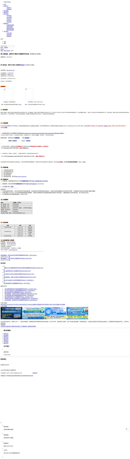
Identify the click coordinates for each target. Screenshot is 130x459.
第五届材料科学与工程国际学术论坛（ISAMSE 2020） (19, 297)
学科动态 (9, 18)
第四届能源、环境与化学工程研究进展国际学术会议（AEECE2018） (19, 255)
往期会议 (9, 9)
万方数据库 (24, 326)
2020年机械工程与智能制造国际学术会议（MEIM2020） (19, 295)
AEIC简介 (9, 33)
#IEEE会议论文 (23, 304)
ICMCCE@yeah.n (30, 183)
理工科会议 (7, 50)
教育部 (34, 326)
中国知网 (29, 326)
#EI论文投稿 (56, 304)
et (35, 183)
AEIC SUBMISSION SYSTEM (39, 181)
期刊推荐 (6, 10)
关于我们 (6, 31)
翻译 (38, 135)
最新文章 (6, 343)
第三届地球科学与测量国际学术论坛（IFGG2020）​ (18, 292)
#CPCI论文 (16, 304)
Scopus (105, 125)
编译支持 (6, 12)
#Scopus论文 (9, 304)
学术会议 (22, 65)
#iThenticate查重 (31, 304)
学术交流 (9, 22)
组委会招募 (10, 26)
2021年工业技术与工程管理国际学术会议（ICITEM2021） (19, 290)
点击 (44, 104)
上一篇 (8, 256)
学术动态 (9, 15)
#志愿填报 (39, 304)
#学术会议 (3, 304)
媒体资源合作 (10, 28)
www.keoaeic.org (13, 249)
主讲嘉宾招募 (10, 25)
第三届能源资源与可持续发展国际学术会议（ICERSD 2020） (20, 289)
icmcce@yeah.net (11, 241)
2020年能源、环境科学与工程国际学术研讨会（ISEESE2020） (21, 300)
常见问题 (9, 34)
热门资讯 (6, 14)
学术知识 (9, 20)
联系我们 (9, 36)
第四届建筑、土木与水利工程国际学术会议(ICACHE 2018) (16, 258)
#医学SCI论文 (49, 304)
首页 (5, 4)
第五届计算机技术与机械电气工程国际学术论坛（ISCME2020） (21, 298)
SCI (3, 153)
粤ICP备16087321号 (27, 373)
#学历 (43, 304)
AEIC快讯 (9, 17)
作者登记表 (25, 181)
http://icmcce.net (10, 70)
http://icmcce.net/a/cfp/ (21, 176)
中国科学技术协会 (15, 326)
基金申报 (8, 326)
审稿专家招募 (10, 29)
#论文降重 (62, 304)
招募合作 (6, 23)
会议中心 (6, 6)
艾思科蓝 (3, 326)
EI (8, 140)
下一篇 (8, 260)
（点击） (20, 104)
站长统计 (35, 373)
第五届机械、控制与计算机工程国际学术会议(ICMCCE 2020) (20, 293)
